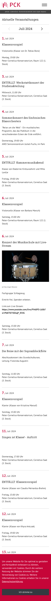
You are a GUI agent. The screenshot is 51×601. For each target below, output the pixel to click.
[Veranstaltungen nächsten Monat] (42, 29)
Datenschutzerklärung (12, 581)
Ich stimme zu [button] (25, 592)
